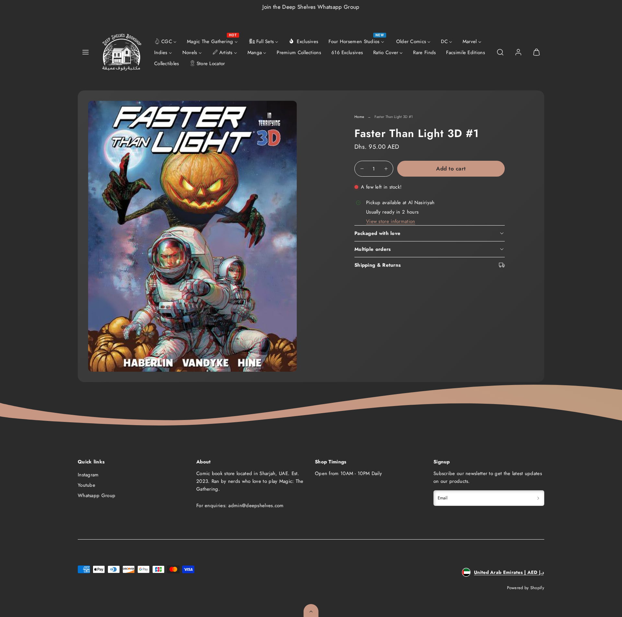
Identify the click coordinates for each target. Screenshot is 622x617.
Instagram (88, 474)
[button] (85, 52)
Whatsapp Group (96, 495)
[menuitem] (165, 41)
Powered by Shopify (525, 588)
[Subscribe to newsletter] (538, 498)
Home (359, 116)
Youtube (86, 485)
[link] (518, 52)
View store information (390, 221)
